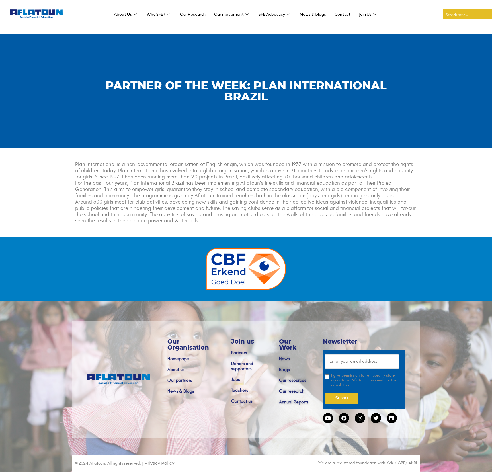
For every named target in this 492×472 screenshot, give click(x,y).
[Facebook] (344, 418)
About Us (123, 14)
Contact (342, 14)
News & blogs (313, 14)
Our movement (229, 14)
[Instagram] (360, 418)
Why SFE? (156, 14)
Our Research (193, 14)
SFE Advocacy (272, 14)
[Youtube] (328, 418)
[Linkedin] (392, 418)
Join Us (365, 14)
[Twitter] (376, 418)
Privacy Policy (159, 463)
